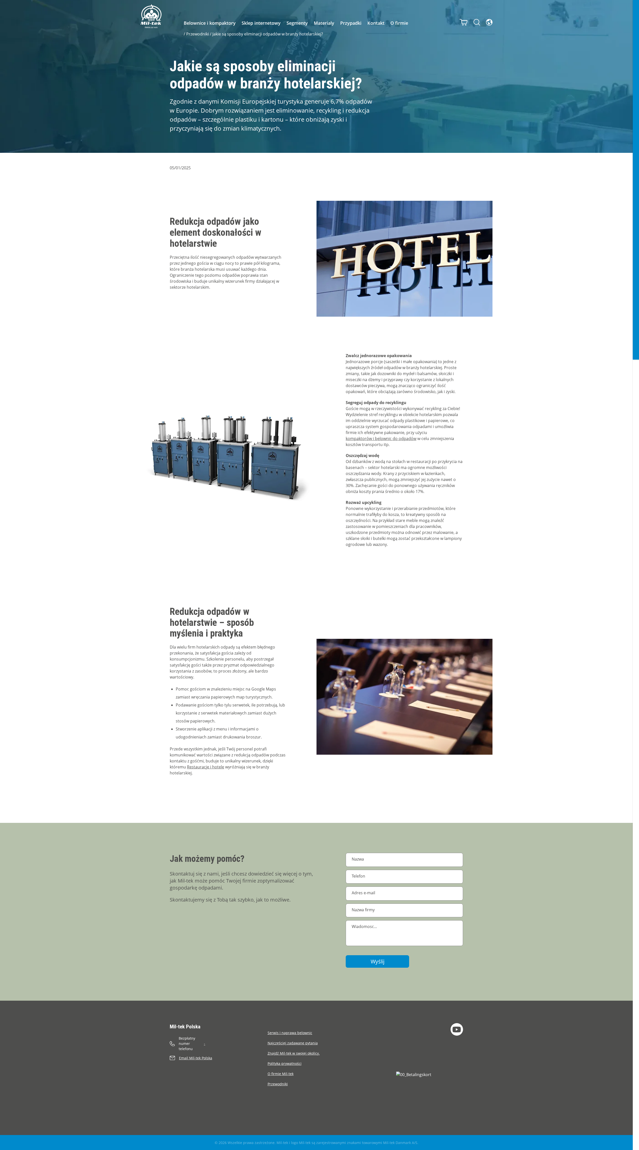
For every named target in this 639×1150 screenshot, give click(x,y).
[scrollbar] (636, 575)
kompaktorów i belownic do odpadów (381, 438)
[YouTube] (457, 1029)
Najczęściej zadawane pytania (293, 1043)
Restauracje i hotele (205, 767)
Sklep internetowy (261, 23)
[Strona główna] (151, 16)
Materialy (324, 23)
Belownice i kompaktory (210, 23)
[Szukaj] (477, 22)
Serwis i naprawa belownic (290, 1032)
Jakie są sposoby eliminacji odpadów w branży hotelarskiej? (267, 34)
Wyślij (377, 961)
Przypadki (350, 23)
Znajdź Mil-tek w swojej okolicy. (294, 1053)
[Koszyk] (464, 22)
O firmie (399, 23)
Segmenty (297, 23)
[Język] (489, 22)
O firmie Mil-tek (281, 1073)
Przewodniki (197, 34)
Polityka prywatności (285, 1063)
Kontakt (375, 23)
